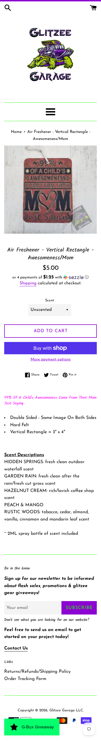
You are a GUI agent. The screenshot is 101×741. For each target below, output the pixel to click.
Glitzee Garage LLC (66, 710)
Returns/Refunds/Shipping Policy (37, 671)
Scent (49, 300)
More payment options (51, 359)
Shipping (28, 283)
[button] (50, 277)
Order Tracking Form (25, 679)
